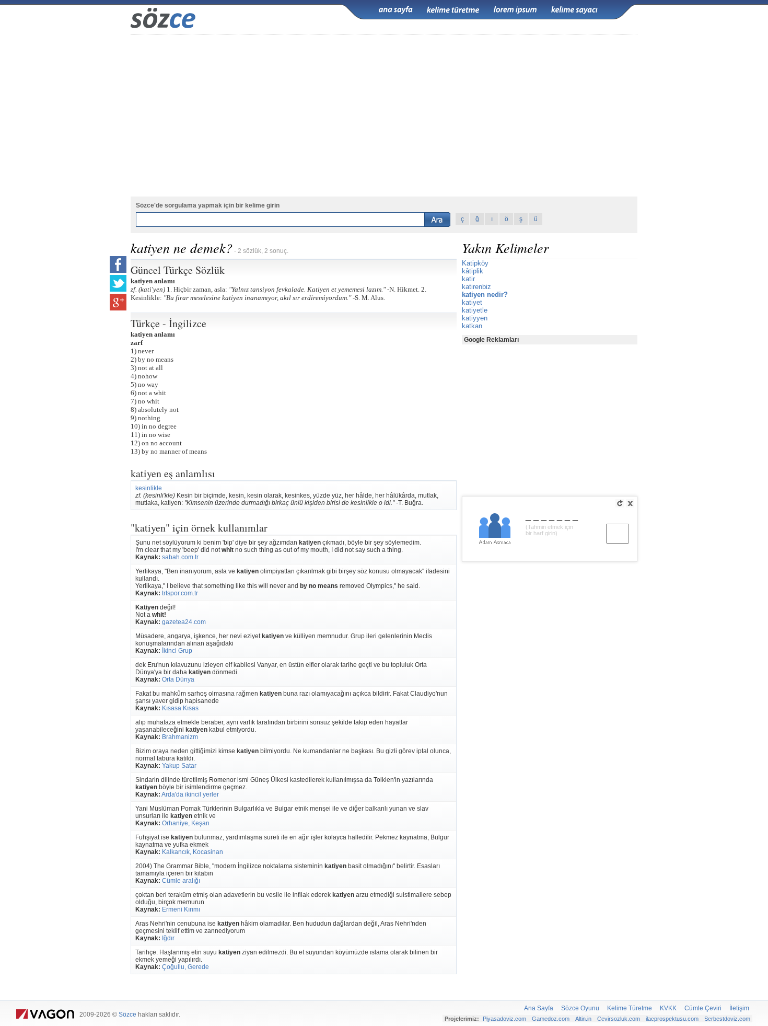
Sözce (127, 1014)
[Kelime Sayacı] (574, 10)
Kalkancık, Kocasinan (192, 852)
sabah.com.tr (180, 557)
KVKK (668, 1008)
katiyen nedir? (485, 294)
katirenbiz (476, 287)
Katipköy (475, 263)
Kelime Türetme (629, 1008)
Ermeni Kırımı (181, 909)
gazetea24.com (184, 622)
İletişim (739, 1008)
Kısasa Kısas (180, 708)
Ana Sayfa (538, 1008)
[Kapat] (630, 503)
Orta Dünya (178, 679)
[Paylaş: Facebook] (118, 264)
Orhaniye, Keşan (186, 823)
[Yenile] (619, 503)
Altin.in (583, 1019)
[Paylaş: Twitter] (118, 283)
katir (468, 279)
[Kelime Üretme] (453, 10)
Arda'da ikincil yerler (190, 794)
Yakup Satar (179, 765)
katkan (472, 326)
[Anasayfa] (395, 10)
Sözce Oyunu (580, 1008)
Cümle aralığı (181, 880)
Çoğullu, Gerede (185, 967)
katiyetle (474, 310)
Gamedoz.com (550, 1019)
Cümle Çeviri (703, 1008)
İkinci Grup (177, 650)
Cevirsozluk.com (618, 1019)
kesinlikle (148, 488)
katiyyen (474, 318)
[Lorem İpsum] (515, 10)
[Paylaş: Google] (118, 302)
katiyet (472, 302)
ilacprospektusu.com (672, 1019)
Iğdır (168, 938)
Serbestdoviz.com (727, 1019)
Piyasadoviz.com (504, 1019)
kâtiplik (472, 271)
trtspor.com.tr (180, 593)
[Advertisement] (384, 115)
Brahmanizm (180, 737)
